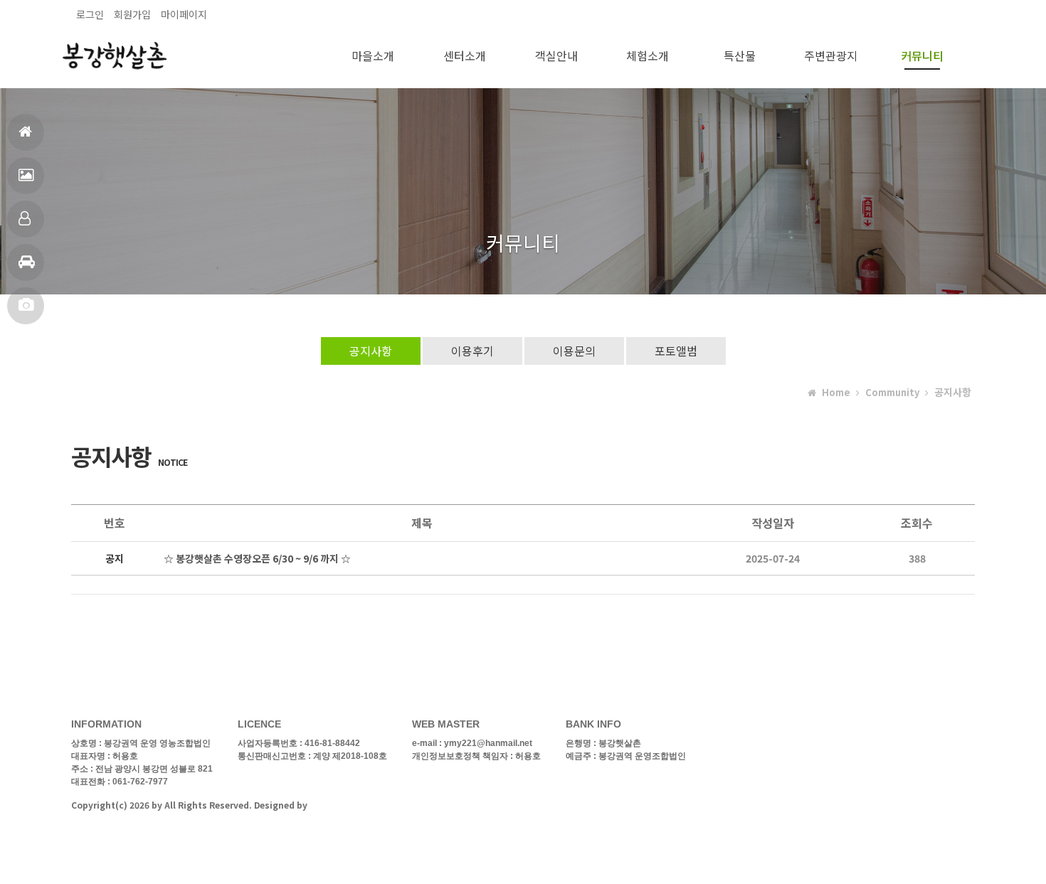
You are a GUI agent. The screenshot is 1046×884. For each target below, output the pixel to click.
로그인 (90, 14)
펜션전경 (25, 175)
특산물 (740, 55)
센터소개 (464, 55)
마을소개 (373, 55)
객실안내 (25, 219)
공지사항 (370, 350)
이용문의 (574, 350)
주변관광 (25, 262)
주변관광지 (830, 55)
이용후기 (472, 350)
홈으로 (25, 132)
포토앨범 (25, 305)
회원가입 (132, 14)
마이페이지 (184, 14)
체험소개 (647, 55)
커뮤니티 (922, 55)
